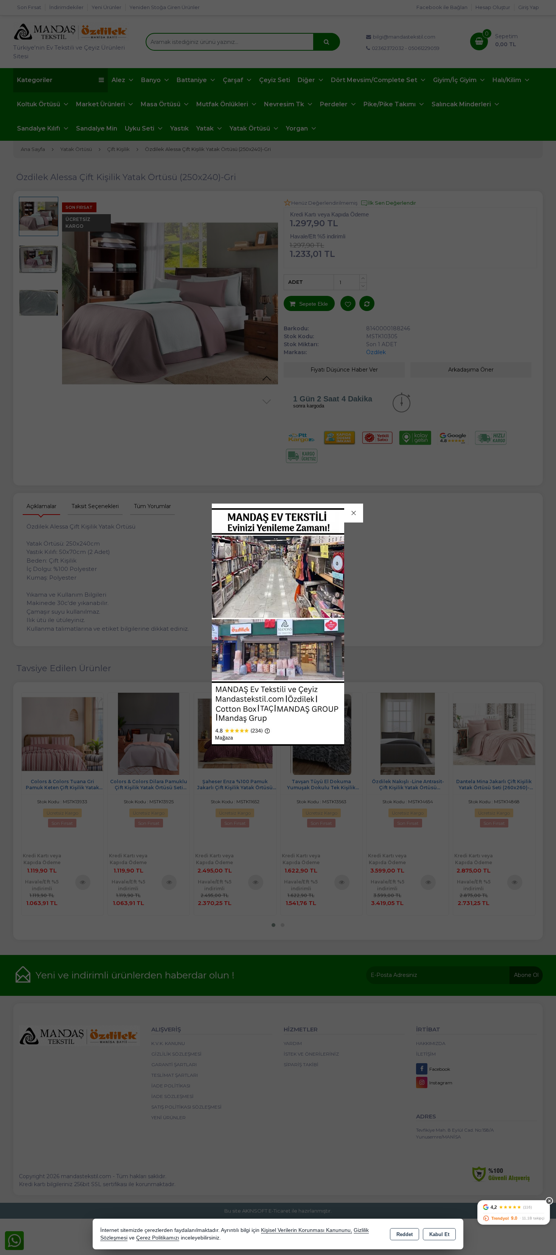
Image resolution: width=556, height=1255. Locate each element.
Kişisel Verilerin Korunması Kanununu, (306, 1230)
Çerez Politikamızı (157, 1238)
